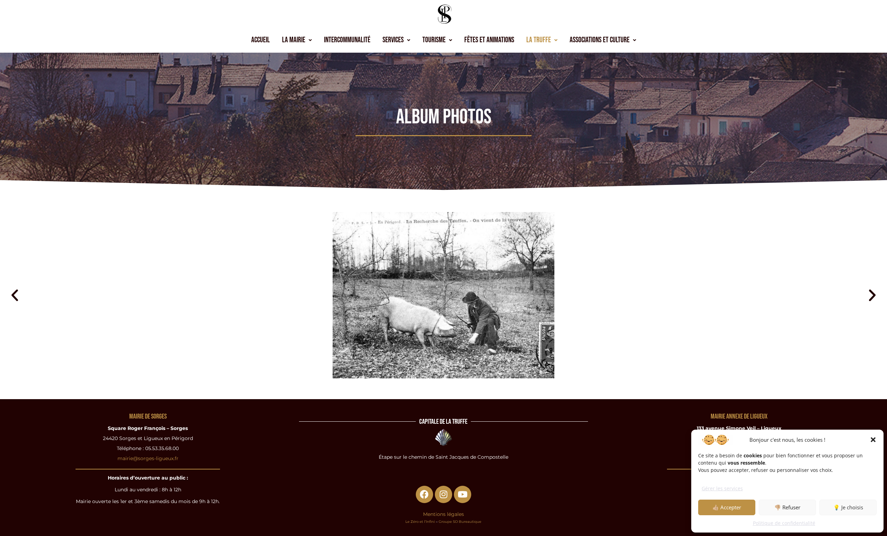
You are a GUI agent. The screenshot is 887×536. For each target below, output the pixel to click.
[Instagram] (443, 494)
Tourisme (434, 40)
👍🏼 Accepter (726, 507)
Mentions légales (443, 514)
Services (393, 40)
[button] (873, 439)
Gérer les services (722, 488)
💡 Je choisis (848, 507)
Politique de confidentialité (784, 523)
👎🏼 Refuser (787, 507)
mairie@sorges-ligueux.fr (147, 458)
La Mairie (293, 40)
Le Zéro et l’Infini (420, 521)
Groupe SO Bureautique (460, 521)
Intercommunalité (347, 40)
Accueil (260, 40)
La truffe (538, 40)
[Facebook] (424, 494)
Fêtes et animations (489, 40)
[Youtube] (462, 494)
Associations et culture (600, 40)
